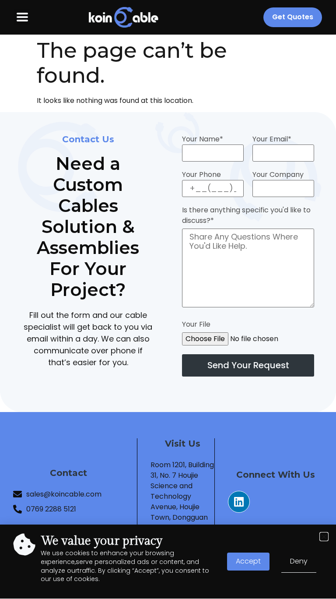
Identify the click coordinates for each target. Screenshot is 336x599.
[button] (324, 536)
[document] (168, 299)
